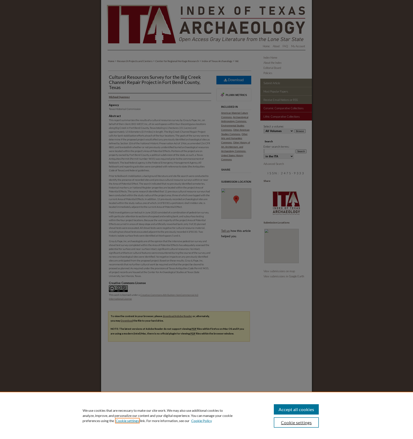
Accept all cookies (296, 409)
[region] (206, 415)
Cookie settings (127, 421)
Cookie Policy (201, 421)
